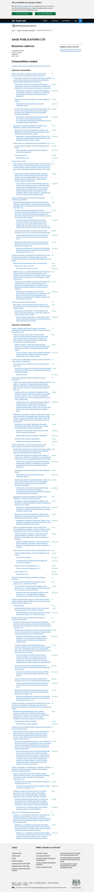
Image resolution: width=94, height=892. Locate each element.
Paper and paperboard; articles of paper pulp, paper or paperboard (29, 378)
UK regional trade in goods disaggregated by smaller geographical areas (68, 865)
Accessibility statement (40, 882)
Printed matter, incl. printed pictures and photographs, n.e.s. (32, 143)
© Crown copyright (76, 887)
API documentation (17, 884)
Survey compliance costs (44, 867)
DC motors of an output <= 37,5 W (27, 268)
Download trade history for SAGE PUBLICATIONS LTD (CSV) (31, 66)
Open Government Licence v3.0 (41, 887)
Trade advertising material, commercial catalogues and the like (32, 146)
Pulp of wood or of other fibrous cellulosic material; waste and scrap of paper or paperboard (31, 360)
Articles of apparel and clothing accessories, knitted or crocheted (29, 578)
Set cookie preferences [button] (45, 13)
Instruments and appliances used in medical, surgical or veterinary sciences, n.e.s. (32, 782)
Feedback (25, 884)
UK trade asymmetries (43, 856)
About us (14, 882)
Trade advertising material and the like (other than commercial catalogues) (31, 151)
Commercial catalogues (23, 557)
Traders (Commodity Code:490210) (26, 30)
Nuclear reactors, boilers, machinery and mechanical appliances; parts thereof (28, 198)
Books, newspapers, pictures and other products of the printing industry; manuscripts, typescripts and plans (29, 74)
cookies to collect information (26, 6)
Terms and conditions (53, 882)
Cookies (25, 882)
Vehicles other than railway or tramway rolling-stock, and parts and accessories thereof (31, 728)
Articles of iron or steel (19, 161)
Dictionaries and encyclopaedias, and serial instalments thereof (32, 100)
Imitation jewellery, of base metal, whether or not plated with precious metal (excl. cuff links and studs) (32, 609)
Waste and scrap (21, 374)
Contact (31, 882)
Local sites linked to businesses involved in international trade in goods (70, 859)
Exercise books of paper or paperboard (27, 439)
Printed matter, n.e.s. (21, 155)
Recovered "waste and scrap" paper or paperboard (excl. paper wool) (31, 364)
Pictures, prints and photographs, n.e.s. (27, 565)
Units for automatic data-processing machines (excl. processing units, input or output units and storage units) (32, 231)
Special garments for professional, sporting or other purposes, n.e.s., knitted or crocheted (29, 582)
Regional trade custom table (21, 866)
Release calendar (17, 861)
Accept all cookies (22, 13)
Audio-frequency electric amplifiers (25, 721)
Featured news (16, 853)
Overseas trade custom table (21, 863)
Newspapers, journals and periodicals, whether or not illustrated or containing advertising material (30, 126)
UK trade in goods (41, 853)
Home (13, 30)
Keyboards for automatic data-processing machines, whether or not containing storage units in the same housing (32, 673)
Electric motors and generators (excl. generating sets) (30, 263)
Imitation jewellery (18, 605)
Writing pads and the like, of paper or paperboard (31, 435)
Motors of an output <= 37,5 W (24, 266)
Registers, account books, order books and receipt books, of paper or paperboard (32, 431)
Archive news (16, 856)
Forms (14, 858)
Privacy (20, 882)
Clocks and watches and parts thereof (24, 302)
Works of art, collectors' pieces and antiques (26, 812)
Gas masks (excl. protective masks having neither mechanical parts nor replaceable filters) (32, 808)
